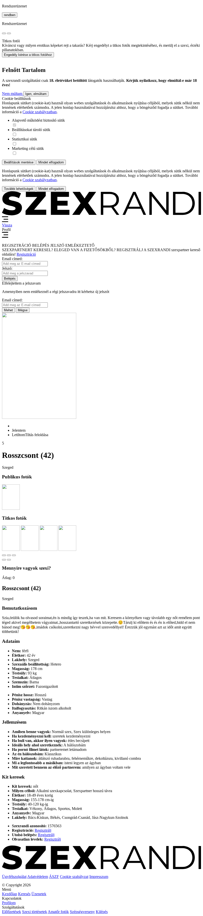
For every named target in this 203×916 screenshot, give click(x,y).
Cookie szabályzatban (40, 112)
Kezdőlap (9, 894)
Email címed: (12, 259)
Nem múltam (12, 93)
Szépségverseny (82, 912)
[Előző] (4, 559)
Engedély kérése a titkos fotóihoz (28, 55)
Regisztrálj (43, 830)
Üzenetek (38, 894)
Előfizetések (11, 912)
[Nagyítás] (14, 555)
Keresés (24, 894)
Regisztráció (26, 254)
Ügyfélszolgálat (14, 876)
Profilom (9, 903)
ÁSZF (54, 876)
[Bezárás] (4, 555)
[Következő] (9, 559)
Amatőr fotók (58, 912)
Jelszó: (7, 268)
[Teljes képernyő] (9, 555)
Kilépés (102, 912)
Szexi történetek (34, 912)
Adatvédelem (37, 876)
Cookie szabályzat (74, 876)
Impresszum (98, 876)
